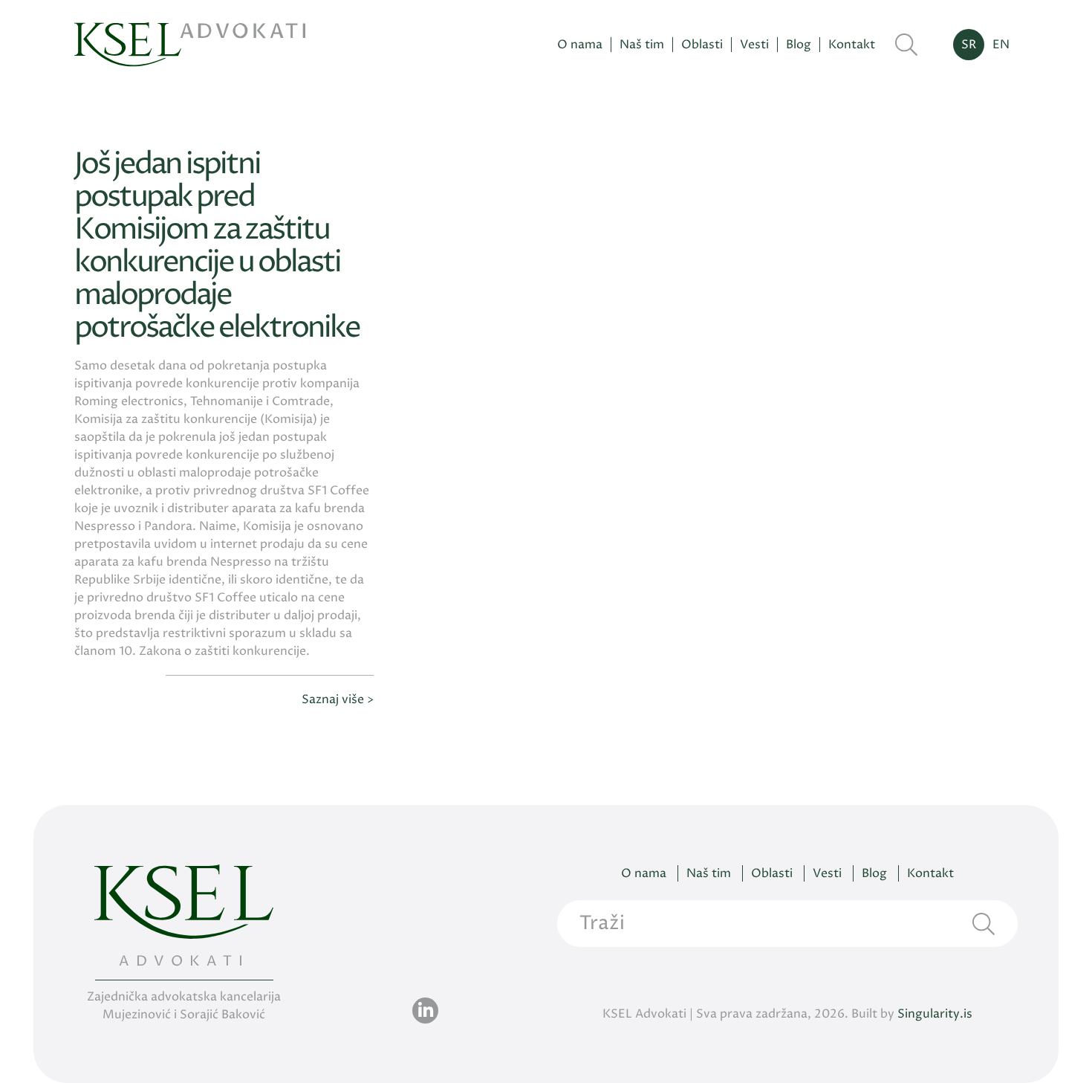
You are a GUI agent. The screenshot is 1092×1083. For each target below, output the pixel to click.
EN (1001, 44)
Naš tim (642, 45)
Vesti (754, 45)
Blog (798, 45)
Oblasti (702, 45)
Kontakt (851, 45)
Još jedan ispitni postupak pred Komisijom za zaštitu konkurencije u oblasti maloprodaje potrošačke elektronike (217, 246)
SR (968, 44)
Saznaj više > (338, 699)
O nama (579, 45)
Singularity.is (934, 1014)
